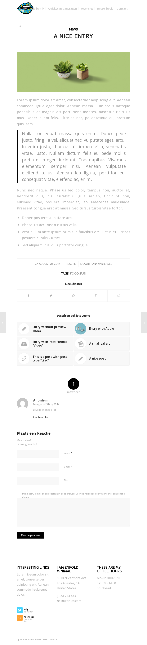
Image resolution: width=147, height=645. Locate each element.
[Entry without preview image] (3, 322)
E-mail (68, 466)
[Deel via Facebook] (28, 296)
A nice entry (73, 36)
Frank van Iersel (100, 264)
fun (83, 273)
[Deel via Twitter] (51, 296)
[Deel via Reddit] (119, 296)
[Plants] (73, 72)
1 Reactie (70, 264)
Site (66, 480)
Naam (68, 453)
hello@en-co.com (69, 601)
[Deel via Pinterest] (96, 296)
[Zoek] (20, 25)
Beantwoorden (40, 416)
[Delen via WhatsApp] (73, 296)
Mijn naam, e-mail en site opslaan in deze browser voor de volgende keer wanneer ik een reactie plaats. (73, 495)
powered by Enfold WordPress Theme (37, 639)
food (74, 273)
